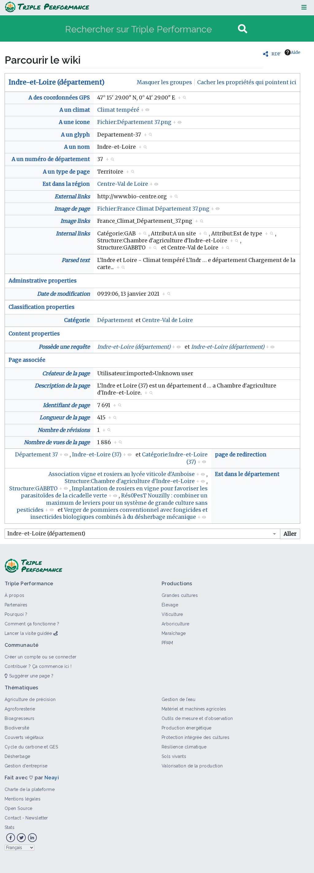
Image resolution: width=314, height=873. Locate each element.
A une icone (74, 122)
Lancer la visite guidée (28, 633)
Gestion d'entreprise (26, 765)
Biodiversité (17, 727)
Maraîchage (174, 633)
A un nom (77, 147)
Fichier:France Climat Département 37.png (153, 208)
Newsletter (36, 817)
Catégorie (77, 320)
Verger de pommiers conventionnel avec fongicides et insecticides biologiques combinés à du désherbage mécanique (119, 513)
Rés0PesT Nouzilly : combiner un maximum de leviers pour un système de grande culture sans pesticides (112, 502)
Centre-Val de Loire (122, 184)
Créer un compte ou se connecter (41, 656)
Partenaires (16, 604)
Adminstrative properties (43, 280)
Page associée (27, 360)
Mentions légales (22, 798)
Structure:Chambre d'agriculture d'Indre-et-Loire (130, 481)
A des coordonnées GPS (59, 97)
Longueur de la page (65, 417)
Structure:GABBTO (33, 488)
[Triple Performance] (47, 7)
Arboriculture (176, 623)
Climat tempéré (118, 110)
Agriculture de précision (30, 699)
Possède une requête (64, 346)
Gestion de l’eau (178, 699)
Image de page (72, 208)
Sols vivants (174, 756)
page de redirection (240, 454)
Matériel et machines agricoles (194, 708)
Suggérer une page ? (30, 675)
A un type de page (66, 171)
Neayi (51, 778)
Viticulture (172, 614)
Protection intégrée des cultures (195, 737)
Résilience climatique (184, 746)
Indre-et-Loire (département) (57, 82)
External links (72, 196)
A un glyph (75, 134)
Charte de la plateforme (30, 789)
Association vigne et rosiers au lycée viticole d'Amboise (121, 474)
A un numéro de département (51, 159)
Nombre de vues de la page (57, 442)
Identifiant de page (66, 405)
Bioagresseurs (20, 718)
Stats (9, 827)
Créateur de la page (66, 373)
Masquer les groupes (164, 82)
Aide (295, 52)
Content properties (34, 333)
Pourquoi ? (16, 614)
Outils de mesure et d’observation (197, 718)
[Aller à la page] (242, 29)
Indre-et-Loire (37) (96, 454)
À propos (15, 595)
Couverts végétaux (24, 737)
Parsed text (76, 260)
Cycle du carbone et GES (31, 746)
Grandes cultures (180, 595)
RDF (276, 54)
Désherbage (17, 756)
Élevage (170, 604)
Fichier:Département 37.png (134, 122)
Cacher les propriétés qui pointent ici (246, 82)
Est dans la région (66, 184)
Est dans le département (247, 474)
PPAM (167, 642)
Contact (13, 817)
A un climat (74, 110)
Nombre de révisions (64, 430)
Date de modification (63, 293)
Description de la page (62, 385)
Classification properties (42, 307)
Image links (75, 221)
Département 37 (36, 454)
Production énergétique (187, 727)
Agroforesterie (20, 708)
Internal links (73, 233)
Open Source (19, 808)
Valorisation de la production (192, 765)
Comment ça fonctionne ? (32, 623)
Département (115, 320)
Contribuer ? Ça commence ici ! (38, 666)
